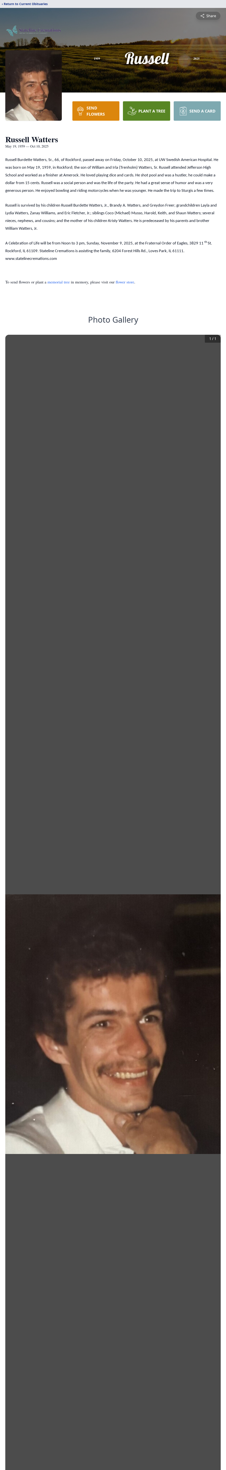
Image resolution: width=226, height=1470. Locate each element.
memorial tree (58, 282)
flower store (125, 282)
